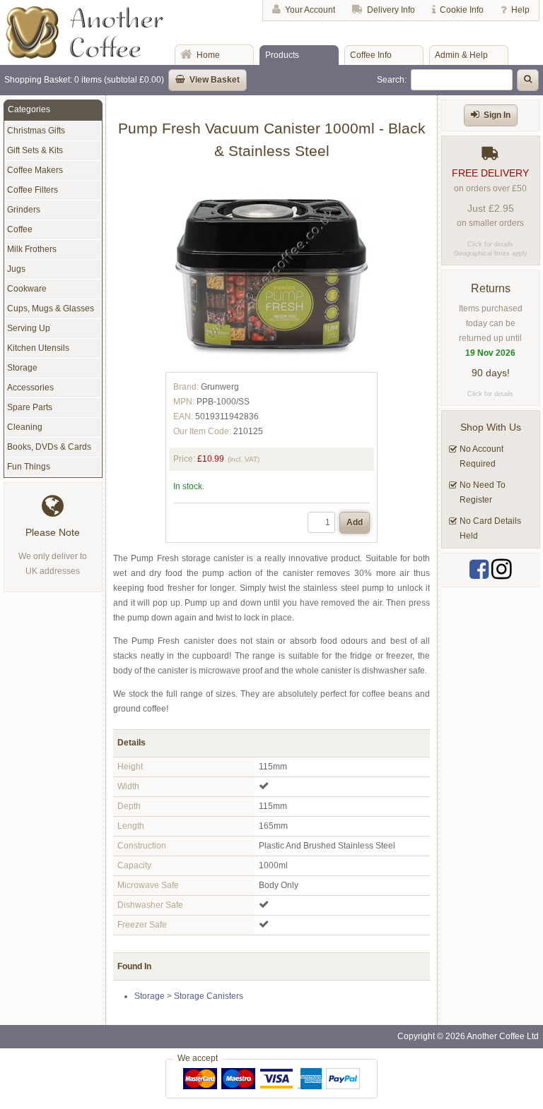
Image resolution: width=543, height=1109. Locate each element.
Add (354, 522)
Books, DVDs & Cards (49, 447)
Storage (149, 996)
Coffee (20, 229)
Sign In (497, 115)
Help (520, 10)
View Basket (214, 80)
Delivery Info (391, 10)
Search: (392, 80)
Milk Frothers (32, 249)
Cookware (27, 289)
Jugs (16, 269)
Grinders (23, 210)
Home (208, 55)
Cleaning (24, 427)
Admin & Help (461, 55)
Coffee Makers (35, 170)
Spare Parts (29, 407)
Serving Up (28, 328)
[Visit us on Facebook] (479, 569)
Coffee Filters (32, 190)
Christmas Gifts (36, 131)
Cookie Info (462, 10)
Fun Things (28, 467)
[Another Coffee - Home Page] (84, 56)
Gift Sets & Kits (35, 150)
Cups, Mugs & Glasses (50, 308)
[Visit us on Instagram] (501, 569)
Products (282, 55)
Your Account (310, 10)
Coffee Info (371, 55)
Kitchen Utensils (38, 348)
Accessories (30, 387)
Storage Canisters (208, 996)
